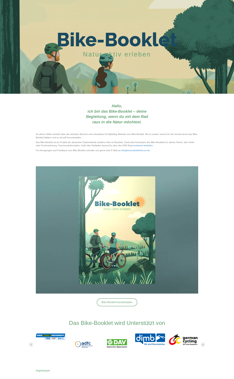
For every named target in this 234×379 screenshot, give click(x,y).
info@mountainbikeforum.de (135, 150)
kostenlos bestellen (143, 145)
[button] (117, 302)
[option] (50, 336)
